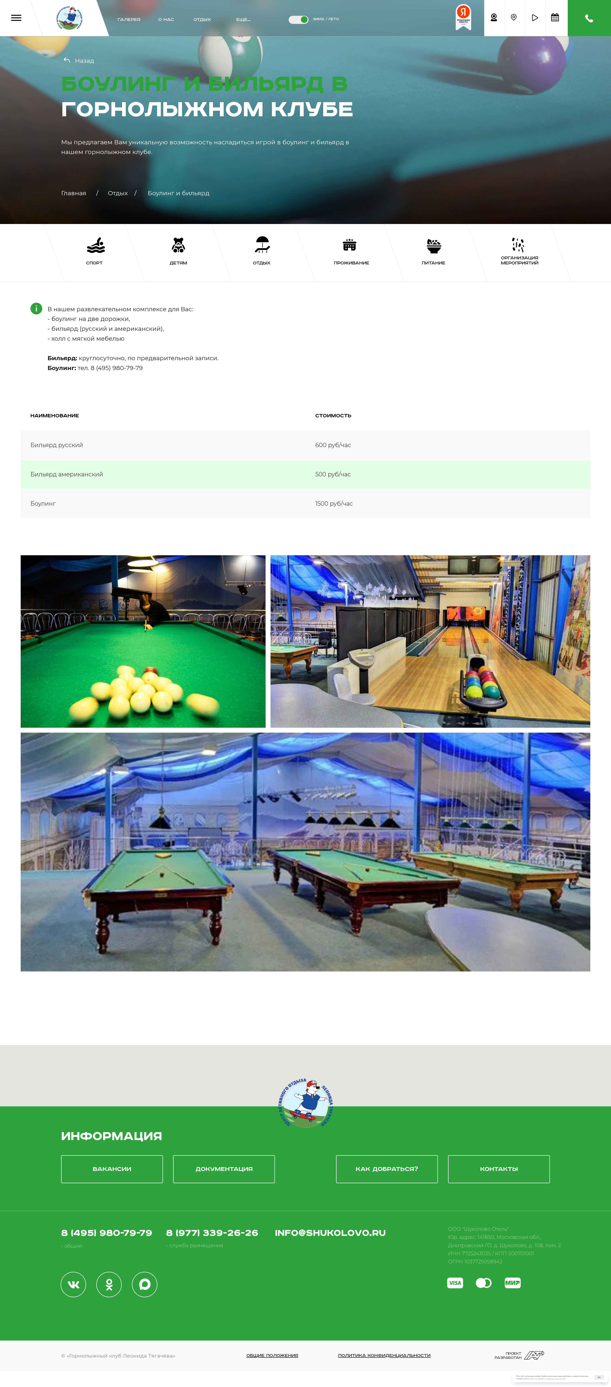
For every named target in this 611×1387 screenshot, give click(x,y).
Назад (84, 60)
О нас (166, 19)
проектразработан (508, 1356)
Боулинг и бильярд (178, 193)
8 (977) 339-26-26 (212, 1233)
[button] (535, 17)
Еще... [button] (243, 19)
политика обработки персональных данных (547, 1379)
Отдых (202, 19)
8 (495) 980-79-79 (106, 1233)
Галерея (129, 19)
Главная (73, 193)
